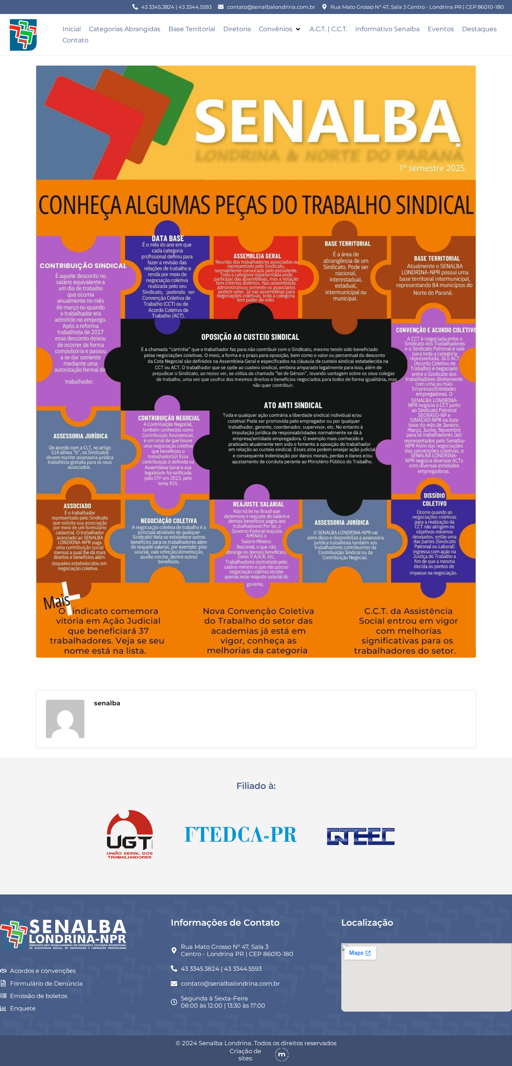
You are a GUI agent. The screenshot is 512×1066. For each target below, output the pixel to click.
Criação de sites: (245, 1054)
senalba (107, 703)
